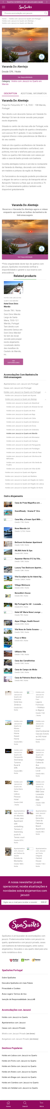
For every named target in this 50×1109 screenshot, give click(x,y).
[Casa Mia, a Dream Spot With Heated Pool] (8, 521)
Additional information (34, 93)
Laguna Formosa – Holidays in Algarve (40, 706)
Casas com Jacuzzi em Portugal (17, 388)
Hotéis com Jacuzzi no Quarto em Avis (20, 411)
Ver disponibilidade (25, 77)
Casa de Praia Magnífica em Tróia (29, 503)
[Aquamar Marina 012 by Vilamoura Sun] (8, 560)
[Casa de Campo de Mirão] (8, 670)
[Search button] (46, 13)
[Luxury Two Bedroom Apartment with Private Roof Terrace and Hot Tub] (8, 569)
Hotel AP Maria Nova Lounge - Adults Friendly (29, 612)
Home (4, 19)
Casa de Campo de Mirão (26, 669)
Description (10, 93)
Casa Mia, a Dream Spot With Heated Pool (29, 519)
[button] (3, 2)
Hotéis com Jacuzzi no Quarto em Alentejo (18, 21)
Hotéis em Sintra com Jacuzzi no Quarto (19, 1066)
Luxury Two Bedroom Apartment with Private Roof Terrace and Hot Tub (29, 568)
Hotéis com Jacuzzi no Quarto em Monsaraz (22, 437)
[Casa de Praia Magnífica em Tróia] (8, 504)
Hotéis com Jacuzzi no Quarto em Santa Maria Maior (18, 786)
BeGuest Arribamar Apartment (28, 542)
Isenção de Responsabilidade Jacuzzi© (18, 999)
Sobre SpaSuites (9, 977)
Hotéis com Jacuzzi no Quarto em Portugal (25, 19)
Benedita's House (23, 593)
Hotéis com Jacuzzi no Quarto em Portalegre (22, 449)
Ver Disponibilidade (25, 257)
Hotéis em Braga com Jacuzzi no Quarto (19, 1077)
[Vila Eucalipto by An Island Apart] (8, 578)
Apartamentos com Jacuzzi (14, 1023)
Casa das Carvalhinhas (25, 661)
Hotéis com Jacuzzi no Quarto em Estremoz (22, 422)
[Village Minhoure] (8, 586)
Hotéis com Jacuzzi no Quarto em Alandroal (22, 403)
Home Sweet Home (16, 736)
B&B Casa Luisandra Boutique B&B (40, 795)
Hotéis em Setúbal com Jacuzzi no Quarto (20, 1088)
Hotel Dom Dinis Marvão (11, 305)
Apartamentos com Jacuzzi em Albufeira (19, 813)
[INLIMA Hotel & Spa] (8, 552)
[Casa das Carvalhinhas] (8, 662)
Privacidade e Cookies (11, 988)
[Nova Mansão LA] (8, 532)
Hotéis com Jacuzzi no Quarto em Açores (20, 395)
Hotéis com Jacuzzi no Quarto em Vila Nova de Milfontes (23, 457)
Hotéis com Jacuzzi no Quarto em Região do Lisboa (24, 484)
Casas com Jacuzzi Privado (13, 1028)
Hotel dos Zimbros (18, 703)
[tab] (10, 93)
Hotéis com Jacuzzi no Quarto (15, 1017)
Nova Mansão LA (22, 528)
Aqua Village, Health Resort (27, 621)
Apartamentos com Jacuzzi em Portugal (21, 384)
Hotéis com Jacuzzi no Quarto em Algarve (20, 472)
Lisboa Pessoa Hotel (17, 797)
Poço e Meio (20, 638)
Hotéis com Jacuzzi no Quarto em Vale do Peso (24, 452)
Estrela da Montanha (18, 859)
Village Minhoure (22, 585)
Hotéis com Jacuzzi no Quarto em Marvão (17, 23)
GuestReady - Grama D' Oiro (27, 511)
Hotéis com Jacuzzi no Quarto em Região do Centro (24, 480)
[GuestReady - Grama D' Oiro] (8, 512)
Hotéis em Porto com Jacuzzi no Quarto (19, 1061)
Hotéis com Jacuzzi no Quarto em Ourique (22, 441)
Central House (39, 859)
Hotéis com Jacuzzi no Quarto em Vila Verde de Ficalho (24, 464)
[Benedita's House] (8, 596)
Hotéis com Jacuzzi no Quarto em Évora (21, 426)
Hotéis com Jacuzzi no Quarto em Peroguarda (23, 445)
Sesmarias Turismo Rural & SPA (18, 764)
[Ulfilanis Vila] (8, 653)
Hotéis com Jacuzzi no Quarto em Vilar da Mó (23, 469)
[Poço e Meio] (8, 642)
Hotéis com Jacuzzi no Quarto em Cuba (21, 418)
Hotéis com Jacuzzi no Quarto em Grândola (22, 430)
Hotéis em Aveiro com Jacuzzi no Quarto (19, 1072)
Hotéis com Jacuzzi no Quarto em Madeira (21, 476)
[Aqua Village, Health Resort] (8, 622)
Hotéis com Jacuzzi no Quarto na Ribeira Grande (18, 726)
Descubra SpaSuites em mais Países (17, 983)
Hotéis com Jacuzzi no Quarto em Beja (20, 414)
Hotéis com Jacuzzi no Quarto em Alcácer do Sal (24, 407)
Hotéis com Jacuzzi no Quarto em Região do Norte (24, 488)
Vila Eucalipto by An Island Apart (29, 577)
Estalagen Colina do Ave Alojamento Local (41, 765)
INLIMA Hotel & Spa (23, 550)
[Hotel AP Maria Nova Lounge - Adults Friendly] (8, 614)
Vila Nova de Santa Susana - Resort (29, 629)
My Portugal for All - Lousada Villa (29, 604)
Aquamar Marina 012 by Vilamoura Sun (29, 559)
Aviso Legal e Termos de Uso (14, 994)
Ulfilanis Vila (20, 652)
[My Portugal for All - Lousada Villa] (8, 605)
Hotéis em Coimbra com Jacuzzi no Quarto (20, 1082)
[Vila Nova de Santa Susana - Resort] (8, 631)
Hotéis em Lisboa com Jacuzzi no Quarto (19, 1055)
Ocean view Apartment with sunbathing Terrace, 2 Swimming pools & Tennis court (19, 828)
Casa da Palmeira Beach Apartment (29, 678)
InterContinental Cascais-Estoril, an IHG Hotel (42, 734)
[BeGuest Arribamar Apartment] (8, 544)
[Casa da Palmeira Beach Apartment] (8, 679)
